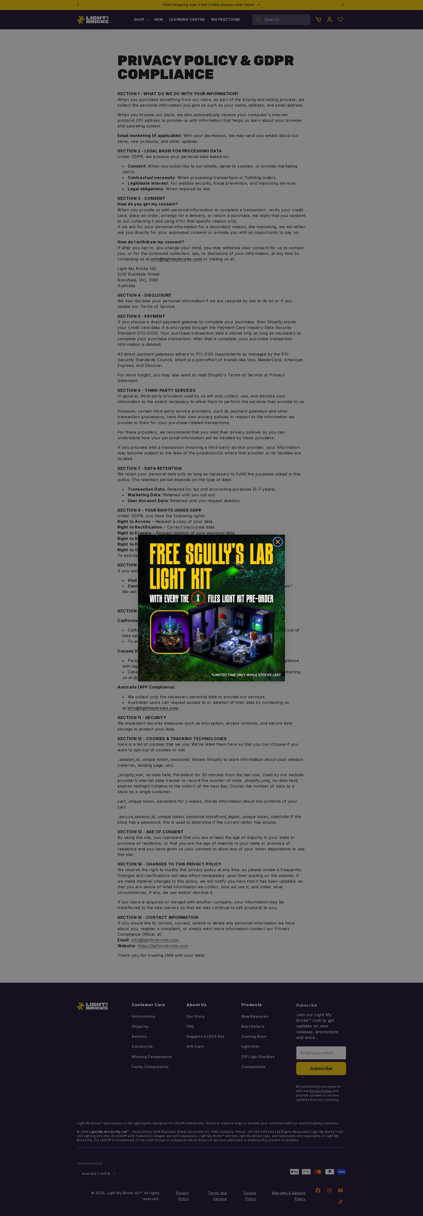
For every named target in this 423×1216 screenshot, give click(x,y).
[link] (211, 608)
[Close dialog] (277, 542)
